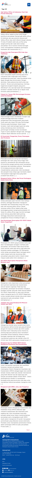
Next (29, 430)
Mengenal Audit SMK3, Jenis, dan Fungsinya (15, 387)
